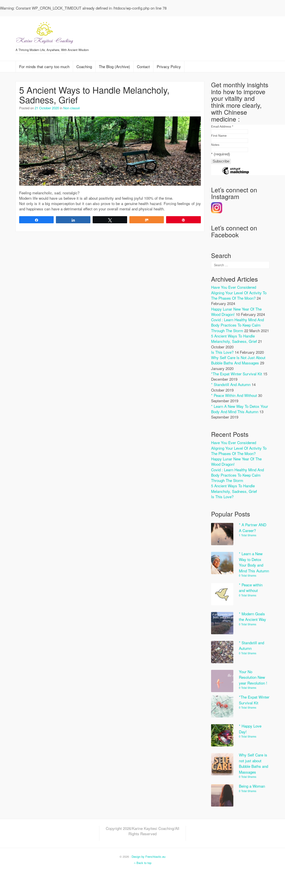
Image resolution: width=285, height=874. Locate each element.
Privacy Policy (169, 66)
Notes (215, 144)
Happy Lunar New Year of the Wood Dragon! (236, 461)
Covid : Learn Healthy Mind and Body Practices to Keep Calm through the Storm (237, 325)
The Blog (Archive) (114, 66)
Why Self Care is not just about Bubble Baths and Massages (238, 360)
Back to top (143, 863)
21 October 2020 (47, 108)
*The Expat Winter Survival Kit (236, 373)
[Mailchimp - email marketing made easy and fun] (235, 174)
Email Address (222, 126)
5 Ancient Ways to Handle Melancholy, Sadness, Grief (94, 94)
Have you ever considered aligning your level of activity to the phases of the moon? (239, 292)
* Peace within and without (234, 395)
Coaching (84, 66)
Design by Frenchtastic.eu (148, 856)
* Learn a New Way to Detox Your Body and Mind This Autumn (239, 408)
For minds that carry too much (44, 66)
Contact (143, 66)
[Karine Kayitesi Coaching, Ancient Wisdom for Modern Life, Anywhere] (44, 31)
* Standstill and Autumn (230, 384)
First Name (219, 135)
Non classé (71, 108)
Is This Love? (222, 352)
